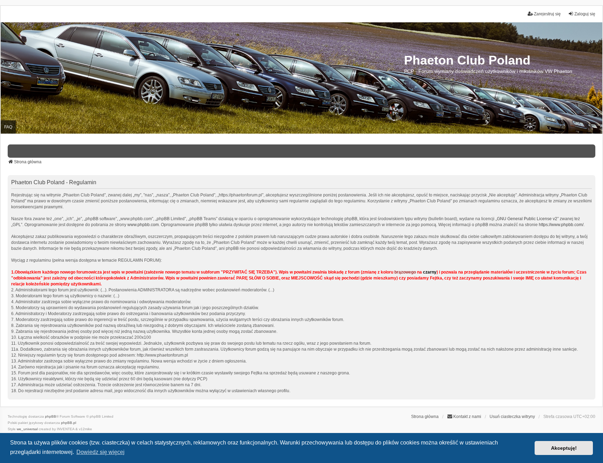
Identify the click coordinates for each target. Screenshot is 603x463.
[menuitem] (464, 416)
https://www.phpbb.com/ (561, 224)
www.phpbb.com (143, 224)
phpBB (50, 416)
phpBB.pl (68, 423)
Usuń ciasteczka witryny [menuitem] (512, 416)
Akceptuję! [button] (564, 448)
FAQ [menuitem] (8, 127)
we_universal (27, 429)
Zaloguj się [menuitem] (584, 14)
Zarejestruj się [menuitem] (547, 14)
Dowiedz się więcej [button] (100, 452)
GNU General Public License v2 (527, 218)
